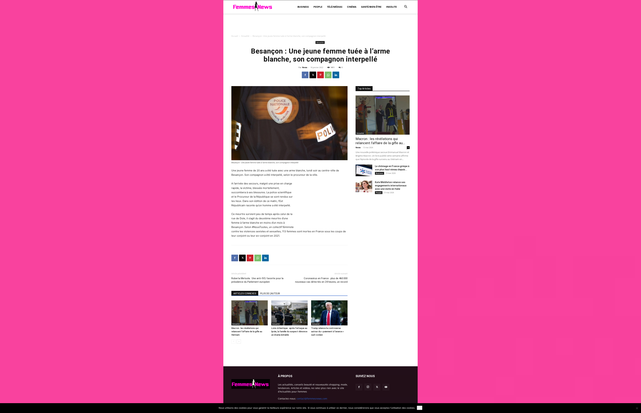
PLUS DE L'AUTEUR (270, 293)
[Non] (636, 408)
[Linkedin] (336, 75)
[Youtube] (386, 387)
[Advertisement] (320, 42)
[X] (312, 75)
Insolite (391, 6)
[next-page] (239, 341)
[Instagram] (368, 387)
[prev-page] (233, 341)
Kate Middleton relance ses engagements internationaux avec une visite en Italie (390, 185)
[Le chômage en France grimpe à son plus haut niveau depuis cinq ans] (364, 170)
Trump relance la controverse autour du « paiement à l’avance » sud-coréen (327, 331)
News (304, 67)
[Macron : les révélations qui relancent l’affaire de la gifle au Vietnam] (249, 312)
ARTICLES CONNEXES (244, 293)
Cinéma (351, 6)
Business (303, 6)
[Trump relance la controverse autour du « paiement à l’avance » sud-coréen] (329, 312)
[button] (406, 7)
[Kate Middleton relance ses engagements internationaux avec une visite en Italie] (364, 186)
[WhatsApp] (328, 75)
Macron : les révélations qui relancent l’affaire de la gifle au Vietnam (246, 331)
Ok (419, 407)
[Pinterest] (320, 75)
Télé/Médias (334, 6)
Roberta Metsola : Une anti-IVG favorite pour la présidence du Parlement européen (257, 280)
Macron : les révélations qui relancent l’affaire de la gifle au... (380, 141)
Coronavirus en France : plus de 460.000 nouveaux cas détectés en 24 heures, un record (321, 280)
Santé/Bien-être (371, 6)
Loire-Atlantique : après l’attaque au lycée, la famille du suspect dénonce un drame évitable (289, 331)
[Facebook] (305, 75)
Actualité (236, 324)
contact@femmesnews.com (312, 398)
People (317, 6)
